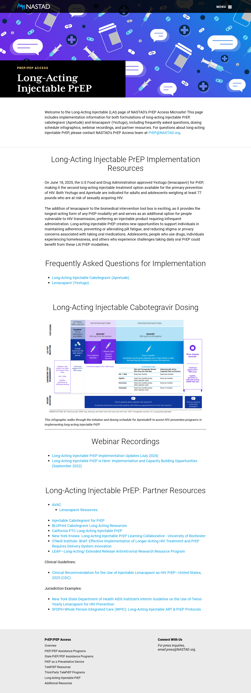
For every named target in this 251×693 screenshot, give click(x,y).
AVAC (56, 504)
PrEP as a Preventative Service (64, 661)
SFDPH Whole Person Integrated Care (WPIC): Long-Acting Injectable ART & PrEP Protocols (126, 609)
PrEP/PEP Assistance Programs (65, 651)
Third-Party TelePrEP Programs (65, 672)
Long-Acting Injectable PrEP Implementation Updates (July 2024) (105, 455)
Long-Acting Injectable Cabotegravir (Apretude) (90, 277)
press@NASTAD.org (180, 649)
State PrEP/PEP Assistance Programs (69, 656)
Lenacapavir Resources (78, 509)
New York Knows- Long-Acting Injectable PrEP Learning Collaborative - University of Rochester (129, 535)
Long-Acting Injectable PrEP (62, 678)
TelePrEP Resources (58, 667)
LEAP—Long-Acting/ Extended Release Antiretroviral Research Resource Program (118, 551)
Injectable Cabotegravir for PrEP (78, 520)
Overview (50, 645)
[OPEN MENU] (230, 7)
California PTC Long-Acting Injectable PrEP (87, 530)
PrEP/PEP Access (32, 68)
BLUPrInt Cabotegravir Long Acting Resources (89, 525)
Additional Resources (58, 683)
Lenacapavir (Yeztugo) (70, 282)
